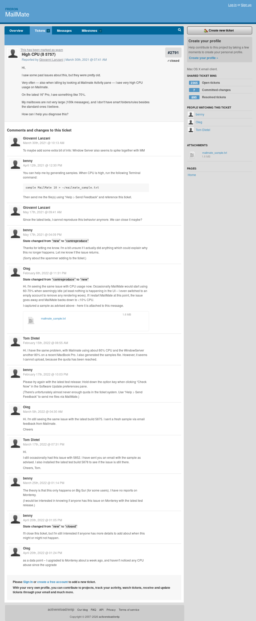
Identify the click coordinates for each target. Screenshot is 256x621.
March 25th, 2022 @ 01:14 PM (43, 482)
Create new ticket (221, 30)
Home (192, 174)
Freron (11, 9)
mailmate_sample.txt (53, 318)
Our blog (82, 610)
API (101, 610)
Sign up (246, 4)
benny (27, 160)
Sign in (28, 582)
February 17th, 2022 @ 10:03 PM (45, 374)
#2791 (173, 52)
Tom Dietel (31, 338)
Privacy (111, 610)
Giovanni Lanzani (51, 59)
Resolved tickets (209, 97)
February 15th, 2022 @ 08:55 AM (45, 342)
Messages (64, 30)
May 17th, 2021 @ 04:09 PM (42, 234)
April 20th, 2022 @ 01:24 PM (42, 552)
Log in (232, 4)
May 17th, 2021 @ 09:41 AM (42, 212)
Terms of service (129, 610)
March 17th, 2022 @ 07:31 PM (43, 444)
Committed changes (212, 90)
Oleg (26, 268)
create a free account (52, 582)
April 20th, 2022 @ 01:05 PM (42, 520)
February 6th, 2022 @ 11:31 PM (44, 273)
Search (180, 30)
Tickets (37, 30)
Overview (16, 30)
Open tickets (205, 82)
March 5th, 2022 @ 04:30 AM (42, 411)
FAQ (93, 610)
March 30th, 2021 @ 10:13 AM (43, 142)
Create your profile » (203, 58)
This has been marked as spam (41, 50)
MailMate (17, 14)
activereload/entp (61, 609)
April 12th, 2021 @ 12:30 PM (42, 165)
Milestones (87, 30)
